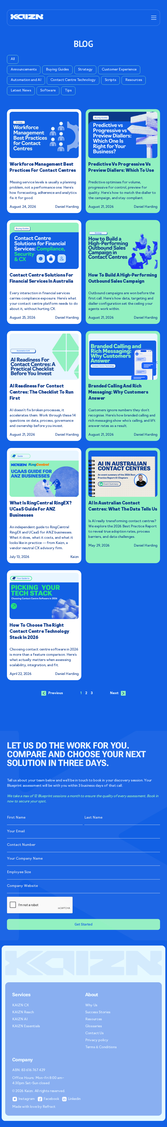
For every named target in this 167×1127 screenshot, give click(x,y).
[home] (27, 17)
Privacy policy (96, 1040)
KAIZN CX (20, 1005)
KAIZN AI (19, 1019)
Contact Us (94, 1033)
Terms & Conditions (101, 1047)
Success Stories (97, 1012)
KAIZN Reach (23, 1012)
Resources (93, 1019)
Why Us (91, 1005)
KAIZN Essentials (26, 1026)
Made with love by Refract (33, 1107)
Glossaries (93, 1026)
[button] (153, 17)
